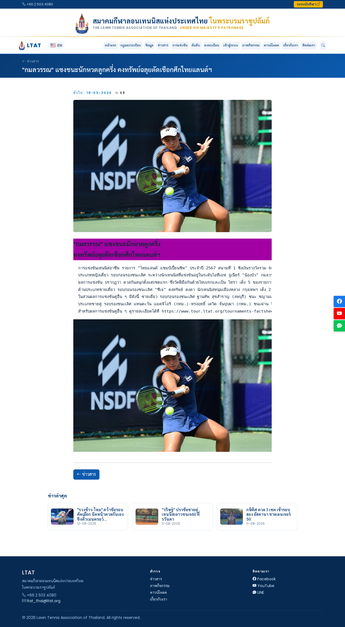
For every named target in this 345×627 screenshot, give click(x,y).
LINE (260, 592)
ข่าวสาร (163, 45)
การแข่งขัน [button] (180, 45)
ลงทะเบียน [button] (211, 45)
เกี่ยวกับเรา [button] (290, 45)
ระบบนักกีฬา (307, 4)
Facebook (266, 579)
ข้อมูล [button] (149, 45)
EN (59, 45)
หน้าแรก (110, 45)
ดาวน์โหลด (271, 45)
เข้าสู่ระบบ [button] (230, 45)
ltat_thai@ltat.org (43, 601)
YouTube (265, 585)
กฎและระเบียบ (130, 45)
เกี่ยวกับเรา (158, 599)
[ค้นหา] (323, 46)
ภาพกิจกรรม (251, 45)
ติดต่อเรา (308, 45)
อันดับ (196, 45)
